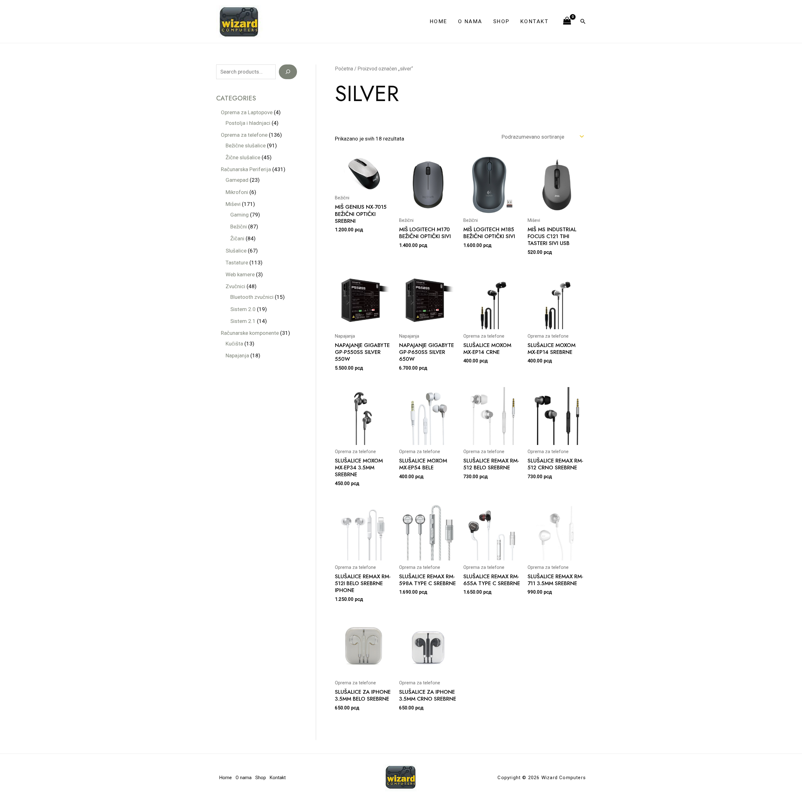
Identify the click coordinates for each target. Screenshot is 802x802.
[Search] (288, 71)
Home (438, 21)
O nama (470, 21)
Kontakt (534, 21)
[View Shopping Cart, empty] (567, 21)
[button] (583, 21)
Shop (501, 21)
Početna (344, 69)
